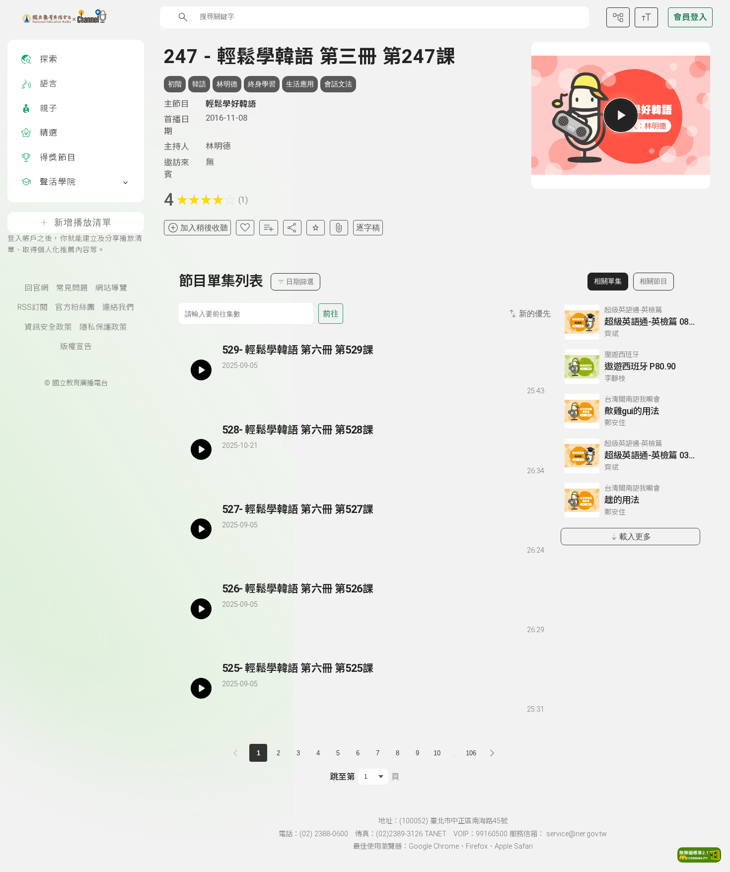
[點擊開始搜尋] (183, 17)
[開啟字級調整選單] (646, 17)
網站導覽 (111, 288)
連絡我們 (118, 307)
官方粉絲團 (75, 307)
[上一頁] (237, 753)
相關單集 (608, 281)
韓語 (199, 84)
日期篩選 (300, 282)
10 (437, 753)
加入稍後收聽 (204, 227)
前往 (331, 313)
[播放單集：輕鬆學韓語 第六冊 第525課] (201, 688)
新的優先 (535, 313)
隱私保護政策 (103, 327)
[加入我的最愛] (245, 227)
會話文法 (338, 84)
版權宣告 (76, 346)
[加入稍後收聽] (229, 389)
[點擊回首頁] (58, 17)
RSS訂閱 (32, 307)
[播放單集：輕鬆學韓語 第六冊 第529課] (201, 370)
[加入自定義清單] (268, 227)
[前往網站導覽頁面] (618, 17)
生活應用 (300, 84)
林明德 (227, 84)
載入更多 (635, 536)
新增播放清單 (83, 222)
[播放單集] (621, 115)
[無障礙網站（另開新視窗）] (699, 860)
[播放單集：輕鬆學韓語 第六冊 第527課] (201, 529)
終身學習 (262, 84)
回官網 (37, 288)
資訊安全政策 (48, 327)
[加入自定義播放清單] (247, 389)
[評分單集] (315, 227)
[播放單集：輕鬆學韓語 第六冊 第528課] (201, 450)
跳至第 (342, 777)
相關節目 (653, 281)
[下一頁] (492, 753)
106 (471, 753)
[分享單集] (292, 227)
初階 (175, 84)
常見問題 (72, 288)
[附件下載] (339, 227)
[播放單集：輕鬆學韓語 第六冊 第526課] (201, 608)
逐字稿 (368, 227)
